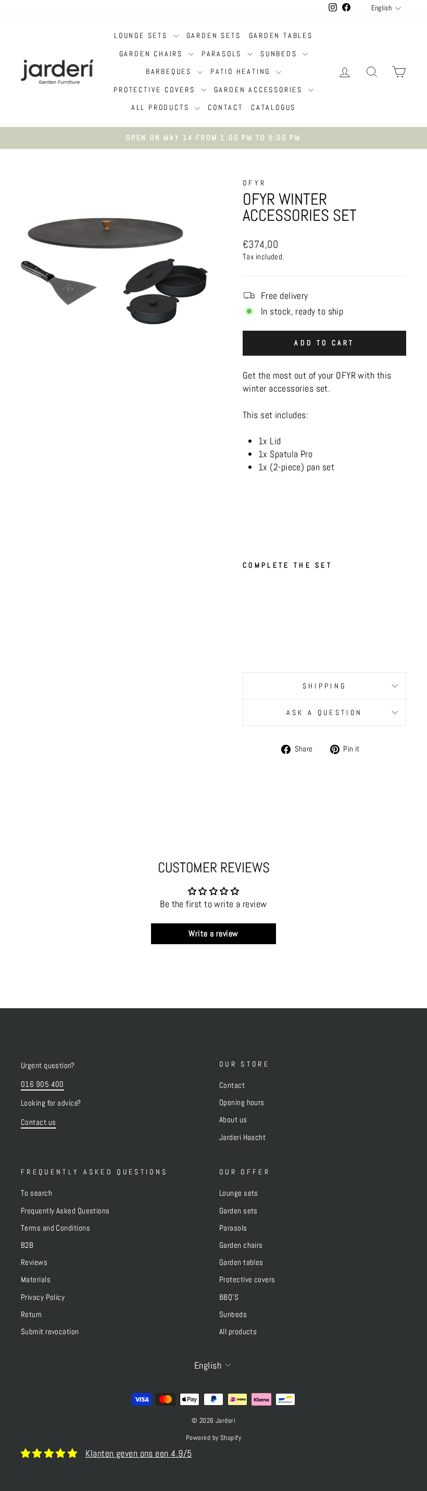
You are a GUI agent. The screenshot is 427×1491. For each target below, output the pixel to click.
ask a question (324, 712)
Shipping (325, 686)
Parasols (223, 53)
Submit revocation (50, 1331)
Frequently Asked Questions (65, 1211)
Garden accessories (260, 89)
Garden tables (281, 35)
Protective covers (156, 89)
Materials (36, 1279)
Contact (225, 107)
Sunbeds (280, 53)
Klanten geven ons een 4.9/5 (138, 1453)
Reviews (34, 1262)
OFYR (254, 182)
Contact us (38, 1122)
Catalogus (273, 107)
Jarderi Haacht (242, 1137)
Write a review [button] (213, 933)
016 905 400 (42, 1084)
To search (36, 1193)
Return (31, 1314)
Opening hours (242, 1102)
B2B (27, 1245)
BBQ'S (228, 1297)
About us (233, 1119)
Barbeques (170, 71)
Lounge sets (142, 35)
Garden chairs (152, 53)
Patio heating (241, 71)
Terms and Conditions (55, 1228)
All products (161, 107)
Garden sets (213, 35)
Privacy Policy (43, 1297)
